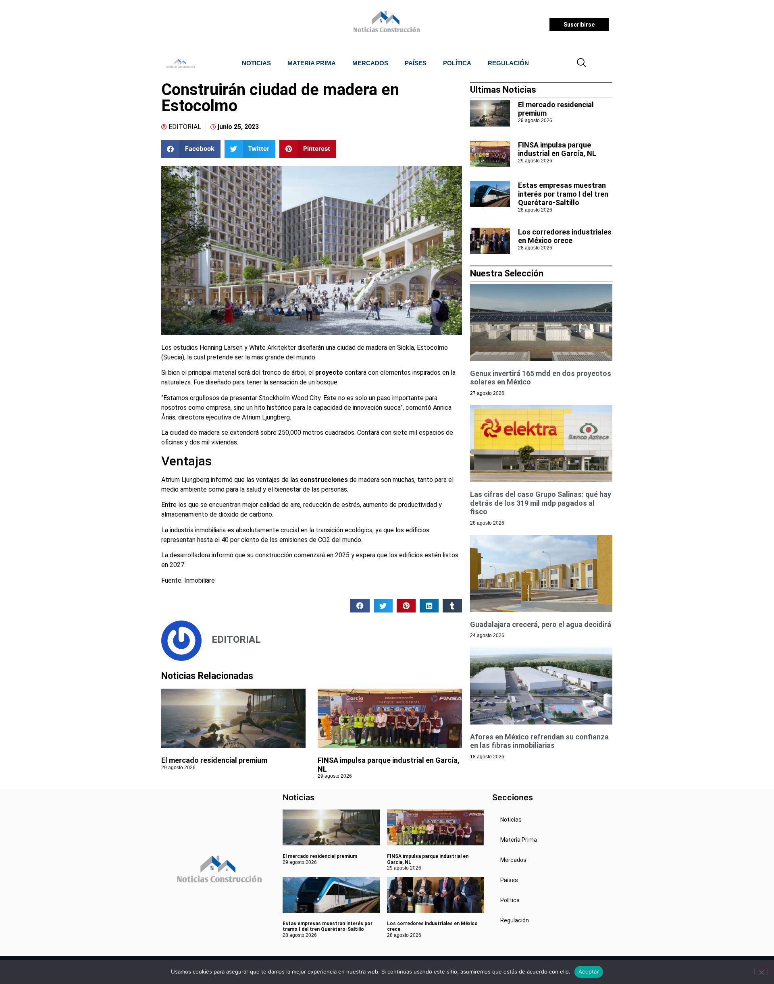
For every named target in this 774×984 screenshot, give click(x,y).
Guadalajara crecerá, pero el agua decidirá (540, 624)
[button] (582, 63)
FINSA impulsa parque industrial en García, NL (557, 149)
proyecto (329, 372)
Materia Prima (311, 63)
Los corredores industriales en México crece (565, 236)
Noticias (256, 63)
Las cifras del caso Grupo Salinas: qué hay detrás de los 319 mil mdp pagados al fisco (540, 503)
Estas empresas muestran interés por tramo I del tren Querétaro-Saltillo (563, 194)
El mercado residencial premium (214, 760)
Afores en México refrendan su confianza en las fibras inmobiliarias (539, 741)
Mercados (370, 63)
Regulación (508, 63)
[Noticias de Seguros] (385, 24)
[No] (761, 971)
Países (416, 63)
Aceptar (588, 971)
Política (457, 63)
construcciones (324, 480)
